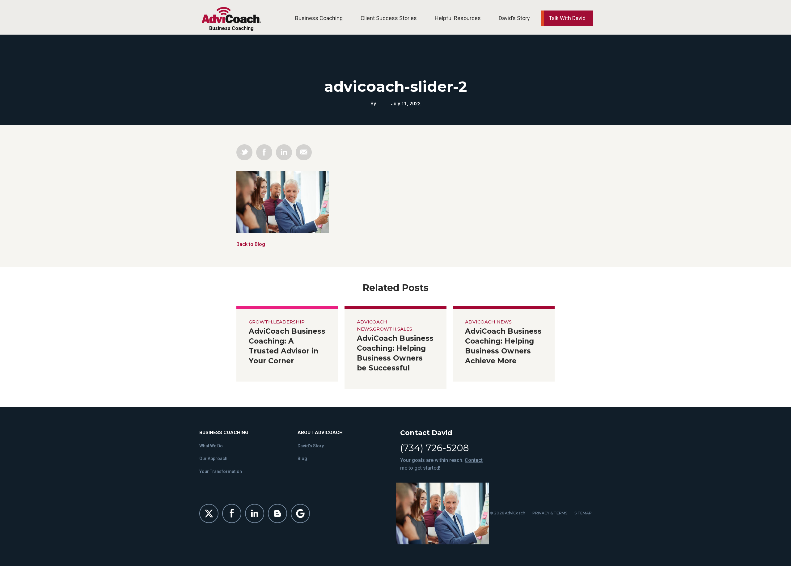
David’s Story (514, 18)
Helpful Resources (458, 18)
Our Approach (213, 458)
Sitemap (583, 513)
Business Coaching (319, 18)
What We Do (211, 445)
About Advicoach (320, 432)
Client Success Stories (389, 18)
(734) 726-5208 (434, 448)
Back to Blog (250, 244)
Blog (302, 458)
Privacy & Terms (549, 513)
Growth (260, 322)
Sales (404, 329)
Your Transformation (220, 471)
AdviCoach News (488, 322)
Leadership (289, 322)
